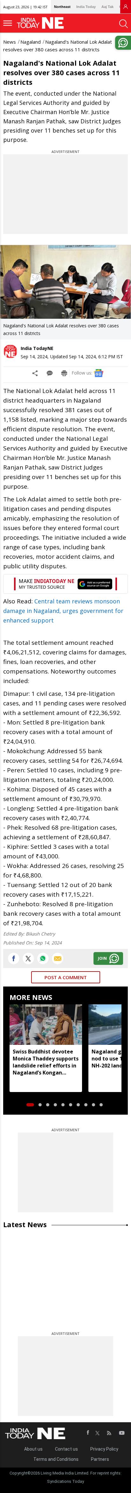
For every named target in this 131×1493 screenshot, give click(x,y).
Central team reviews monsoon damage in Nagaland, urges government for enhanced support (63, 610)
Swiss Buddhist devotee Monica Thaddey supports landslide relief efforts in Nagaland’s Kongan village (46, 1062)
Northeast (62, 7)
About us (33, 1449)
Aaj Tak (107, 7)
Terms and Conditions (56, 1459)
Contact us (66, 1449)
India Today (86, 7)
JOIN (102, 958)
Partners (100, 1459)
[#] (43, 958)
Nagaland (30, 42)
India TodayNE (37, 348)
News (9, 42)
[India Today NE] (42, 23)
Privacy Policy (104, 1449)
